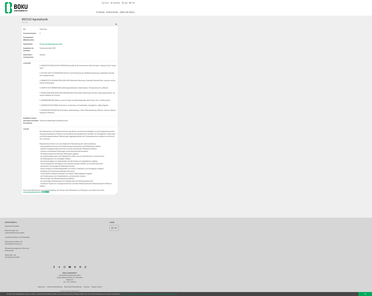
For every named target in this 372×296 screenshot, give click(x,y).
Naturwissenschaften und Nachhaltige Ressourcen (13, 243)
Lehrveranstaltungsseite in (32, 192)
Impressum (41, 287)
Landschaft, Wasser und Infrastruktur (17, 237)
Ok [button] (365, 294)
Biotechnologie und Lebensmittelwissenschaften (14, 232)
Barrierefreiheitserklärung (73, 287)
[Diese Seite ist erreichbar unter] (116, 24)
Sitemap (86, 287)
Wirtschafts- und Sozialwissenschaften (12, 256)
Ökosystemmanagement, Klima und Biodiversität (17, 249)
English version (96, 287)
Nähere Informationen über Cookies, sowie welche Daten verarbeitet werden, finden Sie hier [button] (149, 294)
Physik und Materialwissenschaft (51, 44)
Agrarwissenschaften (12, 226)
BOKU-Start (25, 22)
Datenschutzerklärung (54, 287)
